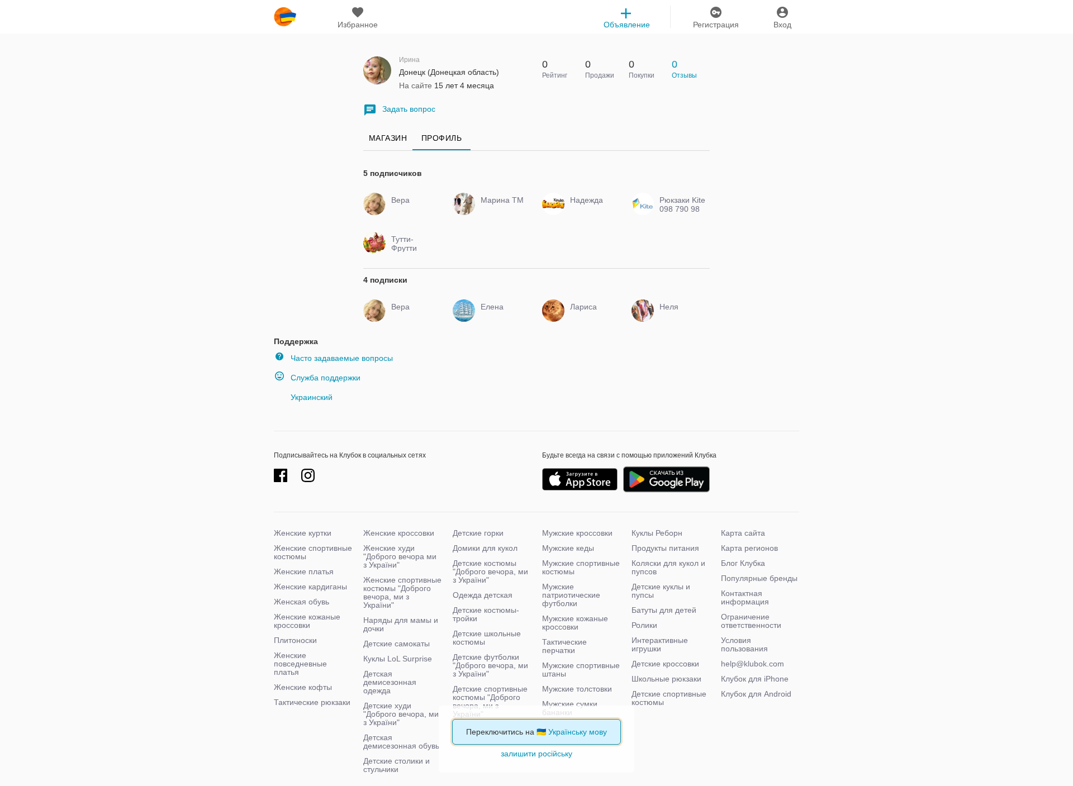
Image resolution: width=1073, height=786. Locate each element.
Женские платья (304, 571)
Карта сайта (743, 532)
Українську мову (577, 731)
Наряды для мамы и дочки (400, 624)
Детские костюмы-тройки (486, 614)
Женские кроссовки (398, 532)
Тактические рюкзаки (312, 702)
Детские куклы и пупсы (661, 590)
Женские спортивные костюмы (313, 552)
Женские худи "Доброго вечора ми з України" (399, 556)
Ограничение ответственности (751, 621)
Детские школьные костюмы (487, 637)
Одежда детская (482, 594)
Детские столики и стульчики (396, 765)
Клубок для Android (756, 693)
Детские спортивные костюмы (669, 698)
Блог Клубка (743, 563)
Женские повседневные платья (300, 664)
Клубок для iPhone (755, 678)
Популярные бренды (759, 578)
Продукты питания (665, 548)
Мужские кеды (568, 548)
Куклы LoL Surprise (397, 658)
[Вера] (412, 210)
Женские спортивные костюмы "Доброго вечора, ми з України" (402, 592)
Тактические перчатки (564, 646)
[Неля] (680, 316)
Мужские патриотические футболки (571, 595)
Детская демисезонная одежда (389, 682)
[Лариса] (591, 316)
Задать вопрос (408, 108)
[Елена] (501, 316)
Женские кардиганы (310, 586)
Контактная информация (745, 597)
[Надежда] (591, 210)
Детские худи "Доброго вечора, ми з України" (401, 714)
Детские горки (478, 532)
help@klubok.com (752, 663)
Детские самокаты (396, 643)
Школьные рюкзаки (666, 678)
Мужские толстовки (577, 688)
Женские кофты (303, 687)
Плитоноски (295, 640)
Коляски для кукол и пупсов (668, 567)
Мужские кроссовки (577, 532)
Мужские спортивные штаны (581, 669)
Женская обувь (301, 601)
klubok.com (285, 17)
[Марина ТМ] (501, 210)
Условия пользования (744, 644)
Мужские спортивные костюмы (581, 567)
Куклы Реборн (657, 532)
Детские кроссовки (665, 663)
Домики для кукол (485, 548)
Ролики (644, 625)
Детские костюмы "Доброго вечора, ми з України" (490, 571)
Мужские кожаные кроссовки (575, 622)
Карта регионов (749, 548)
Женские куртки (302, 532)
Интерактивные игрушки (660, 644)
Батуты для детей (664, 610)
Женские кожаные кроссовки (307, 621)
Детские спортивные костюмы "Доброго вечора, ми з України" (490, 701)
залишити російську (536, 753)
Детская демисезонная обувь (401, 741)
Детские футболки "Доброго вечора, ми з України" (490, 665)
